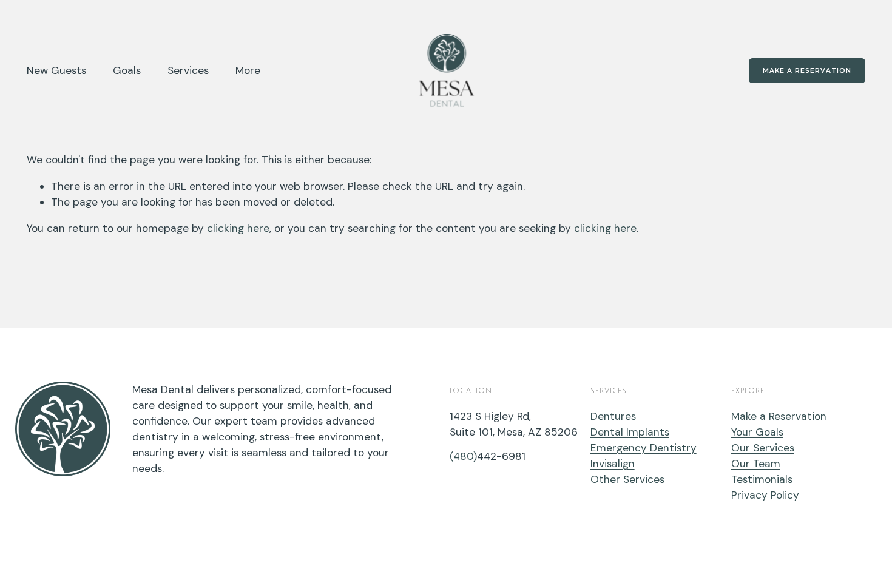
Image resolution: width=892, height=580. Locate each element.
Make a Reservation (807, 71)
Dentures (613, 416)
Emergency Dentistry (643, 447)
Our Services (762, 447)
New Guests (56, 70)
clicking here (238, 228)
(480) (463, 456)
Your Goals (757, 432)
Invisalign (612, 463)
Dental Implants (629, 432)
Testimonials (761, 479)
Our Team (755, 463)
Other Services (627, 479)
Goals (127, 70)
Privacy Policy (765, 495)
